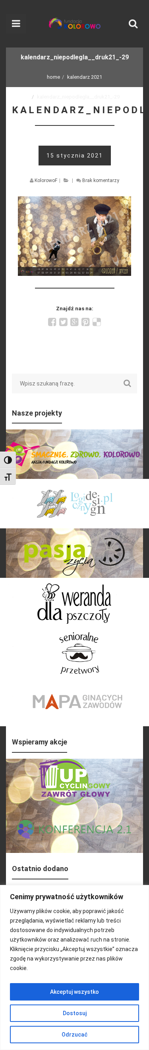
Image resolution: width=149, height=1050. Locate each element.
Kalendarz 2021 (84, 77)
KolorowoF (46, 180)
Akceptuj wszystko (74, 992)
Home (53, 77)
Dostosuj (75, 1013)
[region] (74, 967)
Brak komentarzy (100, 180)
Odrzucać (74, 1034)
